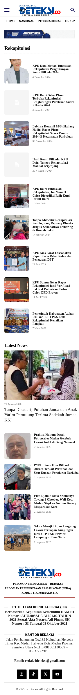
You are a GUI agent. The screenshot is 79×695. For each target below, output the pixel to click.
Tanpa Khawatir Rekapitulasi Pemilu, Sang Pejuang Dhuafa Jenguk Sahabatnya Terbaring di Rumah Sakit (52, 225)
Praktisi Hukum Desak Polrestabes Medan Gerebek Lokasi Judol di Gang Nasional (54, 438)
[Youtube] (57, 674)
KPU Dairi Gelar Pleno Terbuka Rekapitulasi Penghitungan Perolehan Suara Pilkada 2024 (53, 100)
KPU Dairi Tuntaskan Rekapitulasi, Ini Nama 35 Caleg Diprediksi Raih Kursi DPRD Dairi (51, 194)
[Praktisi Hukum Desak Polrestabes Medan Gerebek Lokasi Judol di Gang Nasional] (17, 446)
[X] (45, 674)
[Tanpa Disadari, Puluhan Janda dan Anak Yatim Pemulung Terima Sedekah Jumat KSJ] (41, 375)
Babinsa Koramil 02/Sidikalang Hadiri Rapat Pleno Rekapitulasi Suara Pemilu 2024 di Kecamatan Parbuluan (53, 131)
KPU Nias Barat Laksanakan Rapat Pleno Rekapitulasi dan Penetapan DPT (52, 256)
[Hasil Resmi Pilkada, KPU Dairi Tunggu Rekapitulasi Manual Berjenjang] (16, 164)
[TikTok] (33, 674)
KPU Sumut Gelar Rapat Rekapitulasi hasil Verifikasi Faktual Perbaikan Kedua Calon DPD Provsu (51, 287)
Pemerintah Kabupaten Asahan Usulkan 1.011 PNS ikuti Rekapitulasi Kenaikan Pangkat (53, 318)
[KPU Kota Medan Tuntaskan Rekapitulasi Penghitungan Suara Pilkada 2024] (16, 71)
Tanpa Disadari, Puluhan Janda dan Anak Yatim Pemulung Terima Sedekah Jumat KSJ (40, 414)
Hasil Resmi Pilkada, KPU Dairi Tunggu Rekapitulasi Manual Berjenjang (50, 163)
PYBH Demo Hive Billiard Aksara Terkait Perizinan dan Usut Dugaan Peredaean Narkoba (56, 469)
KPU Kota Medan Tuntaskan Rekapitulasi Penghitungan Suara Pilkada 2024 (52, 69)
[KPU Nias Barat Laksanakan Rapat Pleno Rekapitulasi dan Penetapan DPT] (16, 258)
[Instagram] (22, 674)
